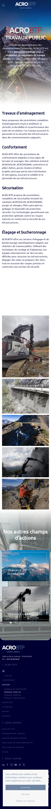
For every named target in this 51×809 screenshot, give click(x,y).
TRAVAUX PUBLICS (12, 692)
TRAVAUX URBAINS (12, 695)
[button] (3, 5)
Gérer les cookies (25, 801)
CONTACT (6, 716)
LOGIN (5, 752)
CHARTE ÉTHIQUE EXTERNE (14, 738)
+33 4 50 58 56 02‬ (12, 659)
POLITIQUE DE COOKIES (13, 747)
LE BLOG (8, 675)
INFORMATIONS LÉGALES (13, 733)
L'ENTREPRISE (8, 680)
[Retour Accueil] (25, 5)
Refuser (25, 794)
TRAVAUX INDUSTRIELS (14, 698)
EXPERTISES (7, 702)
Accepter (25, 787)
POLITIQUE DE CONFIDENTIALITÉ (17, 743)
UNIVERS (6, 684)
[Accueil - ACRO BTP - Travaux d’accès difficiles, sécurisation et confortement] (25, 671)
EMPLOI (5, 711)
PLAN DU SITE (8, 729)
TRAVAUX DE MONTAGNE (15, 689)
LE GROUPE (7, 707)
